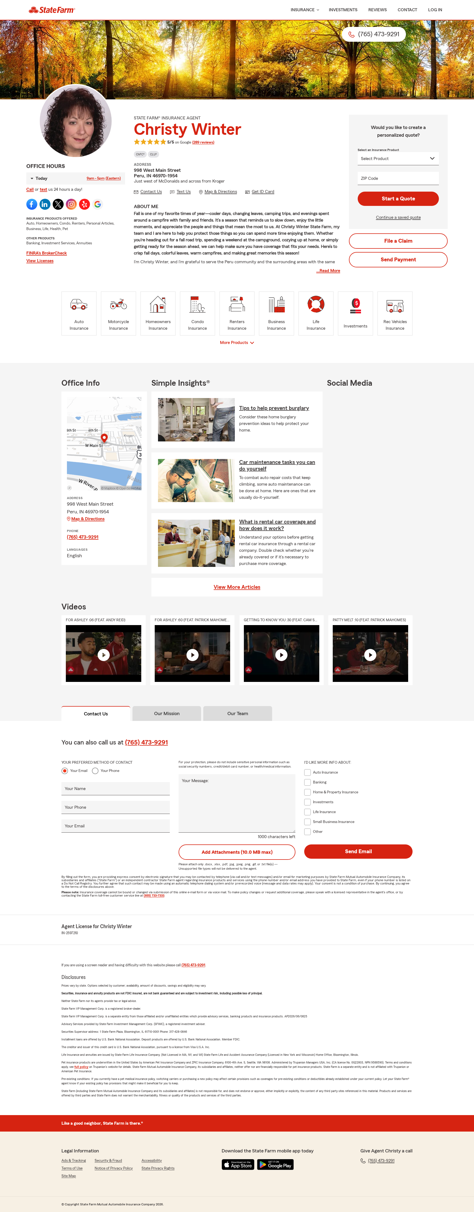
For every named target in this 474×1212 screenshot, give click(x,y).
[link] (52, 9)
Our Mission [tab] (167, 713)
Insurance (303, 10)
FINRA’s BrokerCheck (46, 253)
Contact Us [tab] (96, 713)
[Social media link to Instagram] (71, 204)
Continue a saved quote (398, 217)
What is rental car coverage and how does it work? (277, 525)
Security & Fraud (108, 1161)
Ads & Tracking (73, 1161)
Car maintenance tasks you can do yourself (277, 466)
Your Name (75, 788)
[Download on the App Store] (238, 1164)
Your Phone (110, 771)
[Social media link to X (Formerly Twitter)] (58, 204)
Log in (435, 10)
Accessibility (152, 1161)
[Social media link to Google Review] (97, 204)
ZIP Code (369, 178)
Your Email (79, 771)
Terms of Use (72, 1168)
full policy (81, 1066)
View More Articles (237, 587)
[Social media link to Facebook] (31, 204)
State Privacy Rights (158, 1168)
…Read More (328, 270)
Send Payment (398, 259)
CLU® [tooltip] (153, 154)
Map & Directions (88, 519)
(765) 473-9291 (82, 536)
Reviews (377, 10)
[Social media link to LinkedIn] (45, 204)
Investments (343, 10)
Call (30, 189)
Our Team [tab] (237, 713)
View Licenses (39, 261)
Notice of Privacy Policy (114, 1168)
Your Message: (195, 781)
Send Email (358, 851)
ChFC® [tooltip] (140, 154)
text (43, 189)
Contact (407, 10)
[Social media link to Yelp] (84, 204)
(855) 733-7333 (154, 895)
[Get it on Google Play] (275, 1164)
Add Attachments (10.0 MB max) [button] (237, 852)
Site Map (68, 1176)
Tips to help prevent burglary (274, 408)
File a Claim (398, 241)
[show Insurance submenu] (317, 10)
